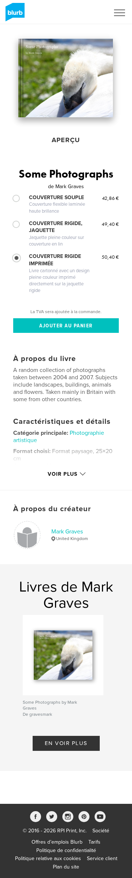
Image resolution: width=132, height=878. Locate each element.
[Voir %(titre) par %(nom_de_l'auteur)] (65, 78)
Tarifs (94, 842)
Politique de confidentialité (66, 850)
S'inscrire (89, 13)
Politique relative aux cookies (48, 858)
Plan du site (66, 867)
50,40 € (110, 257)
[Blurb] (13, 14)
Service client (102, 858)
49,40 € (110, 224)
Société (100, 831)
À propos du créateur (52, 509)
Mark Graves (67, 531)
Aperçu (66, 140)
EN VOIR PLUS (66, 743)
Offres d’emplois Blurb (57, 842)
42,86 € (110, 198)
